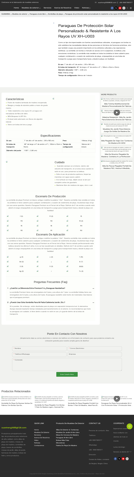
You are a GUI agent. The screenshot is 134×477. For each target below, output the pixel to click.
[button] (89, 8)
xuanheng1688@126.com (107, 2)
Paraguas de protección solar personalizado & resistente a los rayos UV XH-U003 (96, 14)
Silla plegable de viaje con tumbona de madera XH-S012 (116, 142)
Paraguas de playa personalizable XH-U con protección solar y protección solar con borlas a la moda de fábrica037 (116, 405)
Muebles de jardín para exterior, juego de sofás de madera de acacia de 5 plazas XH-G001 (117, 131)
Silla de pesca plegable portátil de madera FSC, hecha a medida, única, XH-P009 (116, 167)
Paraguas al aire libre (38, 14)
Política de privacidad (87, 473)
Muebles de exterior (19, 14)
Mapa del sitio (99, 473)
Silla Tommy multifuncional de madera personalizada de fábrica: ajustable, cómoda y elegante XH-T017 (117, 105)
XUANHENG (5, 14)
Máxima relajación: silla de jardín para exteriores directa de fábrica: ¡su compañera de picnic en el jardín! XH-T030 (117, 119)
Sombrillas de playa (55, 14)
